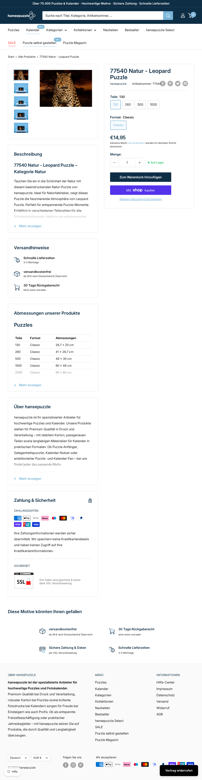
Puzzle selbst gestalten (39, 43)
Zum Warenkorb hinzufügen (141, 177)
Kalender (32, 30)
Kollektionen (83, 30)
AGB (159, 714)
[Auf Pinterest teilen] (170, 83)
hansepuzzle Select (160, 30)
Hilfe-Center (165, 682)
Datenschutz (165, 695)
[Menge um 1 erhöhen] (140, 162)
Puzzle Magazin (74, 43)
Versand (162, 701)
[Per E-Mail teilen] (185, 83)
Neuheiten (110, 30)
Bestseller (132, 30)
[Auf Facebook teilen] (163, 83)
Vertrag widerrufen (179, 770)
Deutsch (15, 757)
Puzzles (13, 30)
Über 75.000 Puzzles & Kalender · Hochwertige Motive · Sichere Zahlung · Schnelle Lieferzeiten (101, 3)
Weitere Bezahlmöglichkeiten (140, 199)
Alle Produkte (27, 56)
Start (11, 56)
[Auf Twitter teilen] (177, 83)
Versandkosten (136, 142)
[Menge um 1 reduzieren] (114, 162)
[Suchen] (168, 15)
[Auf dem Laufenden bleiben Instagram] (73, 765)
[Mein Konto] (183, 15)
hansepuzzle (118, 83)
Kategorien (54, 30)
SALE (12, 43)
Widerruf (162, 708)
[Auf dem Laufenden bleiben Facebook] (65, 765)
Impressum (164, 689)
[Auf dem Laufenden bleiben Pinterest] (80, 765)
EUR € (37, 757)
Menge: (116, 154)
